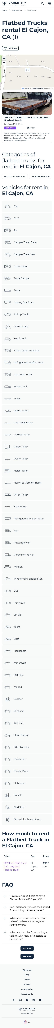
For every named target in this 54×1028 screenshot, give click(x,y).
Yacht (17, 627)
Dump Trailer (21, 410)
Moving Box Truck (24, 302)
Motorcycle (20, 663)
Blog (27, 974)
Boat (16, 639)
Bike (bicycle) (21, 747)
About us (27, 970)
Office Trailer (21, 494)
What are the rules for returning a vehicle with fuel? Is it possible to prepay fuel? (28, 935)
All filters (12, 48)
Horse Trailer (21, 470)
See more (27, 948)
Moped (18, 687)
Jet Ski (17, 615)
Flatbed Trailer (22, 434)
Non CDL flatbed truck (14, 176)
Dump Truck (21, 326)
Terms (27, 979)
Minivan (18, 566)
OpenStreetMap (38, 88)
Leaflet (26, 88)
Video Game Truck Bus (26, 350)
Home (4, 10)
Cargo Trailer (21, 446)
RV (15, 230)
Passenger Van (22, 542)
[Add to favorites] (49, 95)
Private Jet (20, 759)
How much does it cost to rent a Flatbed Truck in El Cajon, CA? (27, 898)
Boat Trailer (20, 506)
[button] (27, 70)
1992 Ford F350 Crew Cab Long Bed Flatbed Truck (15, 866)
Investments (27, 994)
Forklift (18, 795)
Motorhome (20, 266)
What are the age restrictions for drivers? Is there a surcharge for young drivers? (28, 921)
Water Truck (21, 386)
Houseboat (20, 651)
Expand (27, 85)
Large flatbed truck (40, 176)
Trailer (17, 398)
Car (16, 206)
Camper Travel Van (24, 254)
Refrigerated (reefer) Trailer (29, 518)
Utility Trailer (21, 458)
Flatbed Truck (17, 10)
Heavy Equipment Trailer (28, 482)
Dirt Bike (19, 675)
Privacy (27, 984)
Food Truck (20, 338)
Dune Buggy (21, 735)
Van (16, 530)
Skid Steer (19, 807)
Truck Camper (22, 278)
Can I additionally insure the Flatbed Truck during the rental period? (30, 909)
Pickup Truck (21, 314)
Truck (17, 290)
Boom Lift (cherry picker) (27, 819)
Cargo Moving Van (24, 554)
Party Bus (19, 603)
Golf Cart (19, 723)
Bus (16, 590)
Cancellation (27, 989)
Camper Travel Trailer (25, 242)
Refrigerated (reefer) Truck (28, 362)
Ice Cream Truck (23, 374)
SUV (16, 218)
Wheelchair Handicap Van (28, 578)
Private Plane (21, 771)
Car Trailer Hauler (23, 422)
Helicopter (20, 783)
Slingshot (19, 711)
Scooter (18, 699)
